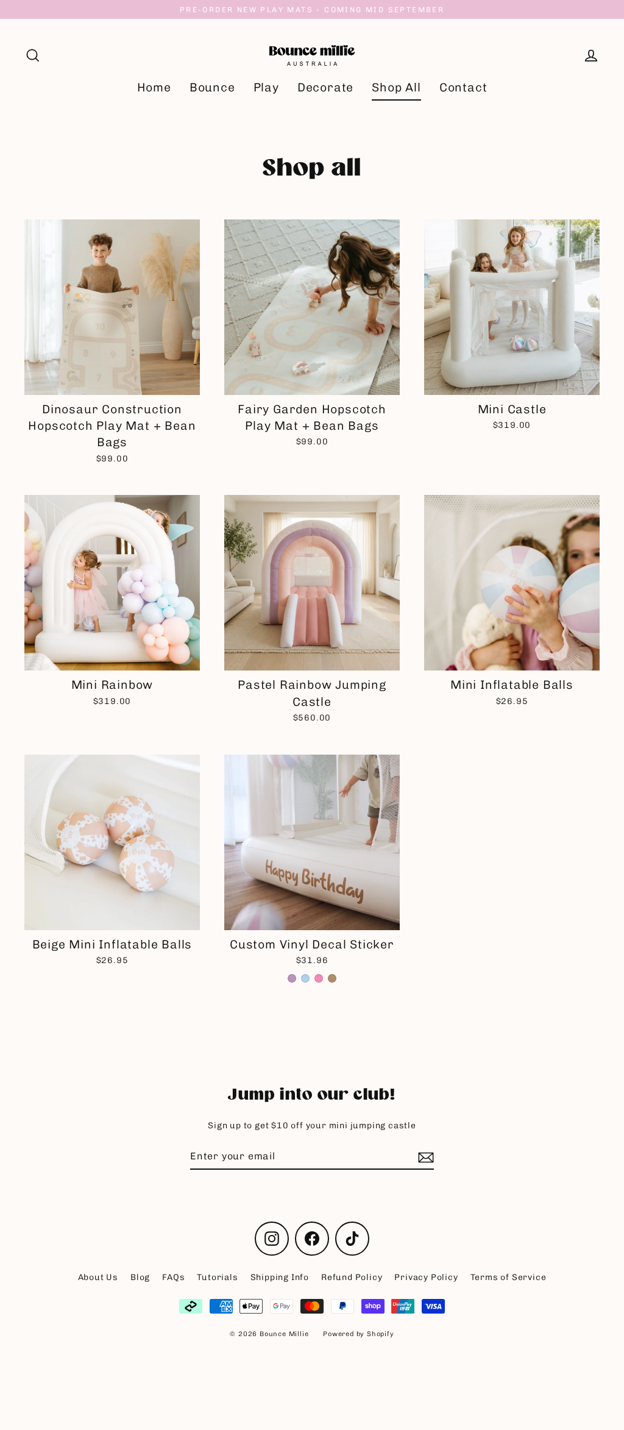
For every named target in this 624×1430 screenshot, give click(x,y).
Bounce (212, 87)
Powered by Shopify (358, 1334)
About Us (98, 1277)
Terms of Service (508, 1277)
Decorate (325, 87)
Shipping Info (279, 1277)
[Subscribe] (424, 1157)
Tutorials (217, 1277)
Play (266, 87)
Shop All (396, 87)
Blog (140, 1277)
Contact (463, 87)
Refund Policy (351, 1277)
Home (154, 87)
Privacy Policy (426, 1277)
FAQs (173, 1277)
